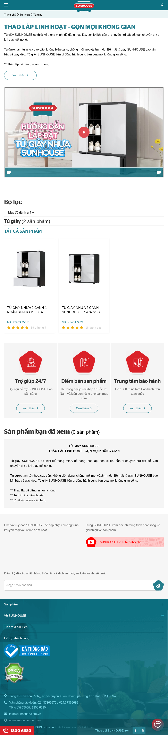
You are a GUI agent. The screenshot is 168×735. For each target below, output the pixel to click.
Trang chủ (10, 14)
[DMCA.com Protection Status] (14, 682)
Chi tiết (44, 294)
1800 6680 (39, 707)
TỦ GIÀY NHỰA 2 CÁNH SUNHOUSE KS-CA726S (81, 310)
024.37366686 (68, 702)
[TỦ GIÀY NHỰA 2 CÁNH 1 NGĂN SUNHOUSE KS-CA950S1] (29, 268)
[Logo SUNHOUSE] (84, 11)
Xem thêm (29, 408)
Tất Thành (88, 727)
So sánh (14, 294)
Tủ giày (37, 14)
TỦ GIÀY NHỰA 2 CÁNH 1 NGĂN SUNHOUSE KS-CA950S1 (27, 310)
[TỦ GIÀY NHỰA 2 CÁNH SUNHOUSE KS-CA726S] (84, 268)
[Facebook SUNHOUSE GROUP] (136, 732)
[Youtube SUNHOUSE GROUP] (142, 732)
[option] (84, 132)
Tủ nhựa (25, 14)
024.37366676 (46, 702)
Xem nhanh (32, 294)
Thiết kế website (65, 727)
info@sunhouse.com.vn (25, 713)
